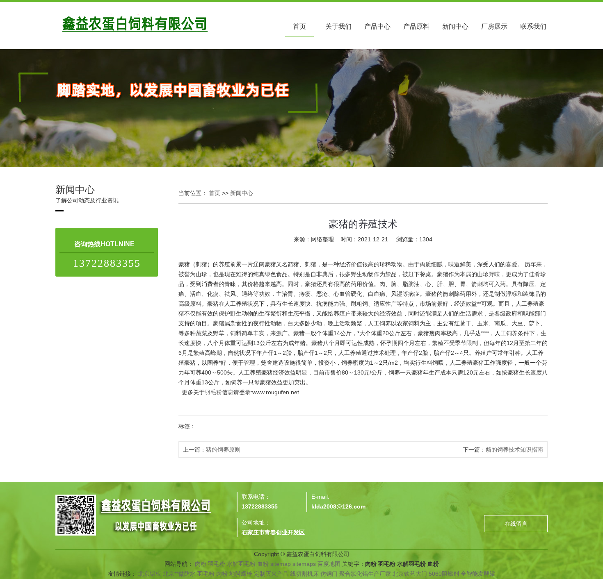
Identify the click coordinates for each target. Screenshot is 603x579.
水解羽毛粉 (241, 564)
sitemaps (304, 564)
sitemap (280, 564)
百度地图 (328, 564)
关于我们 (338, 26)
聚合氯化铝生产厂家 (365, 573)
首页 (299, 26)
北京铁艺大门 (410, 573)
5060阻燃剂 (444, 573)
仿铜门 (329, 573)
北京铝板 (149, 573)
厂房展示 (494, 26)
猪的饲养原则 (223, 449)
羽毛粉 (213, 392)
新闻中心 (455, 26)
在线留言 (516, 523)
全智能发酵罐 (478, 573)
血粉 (263, 564)
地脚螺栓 (240, 573)
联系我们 (533, 26)
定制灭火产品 (271, 573)
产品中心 (377, 26)
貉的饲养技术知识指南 (514, 449)
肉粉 (200, 564)
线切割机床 (304, 573)
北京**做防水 (179, 573)
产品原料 (416, 26)
